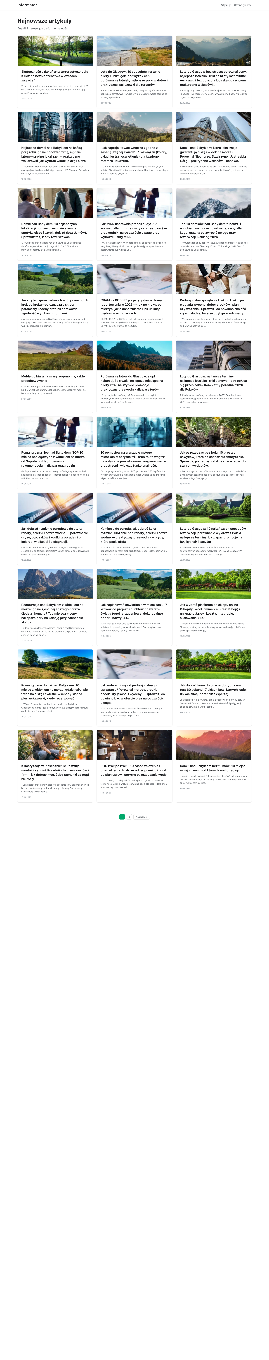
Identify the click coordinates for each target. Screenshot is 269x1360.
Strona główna (243, 5)
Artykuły (225, 5)
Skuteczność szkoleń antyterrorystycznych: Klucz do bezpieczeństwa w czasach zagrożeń (54, 76)
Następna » (141, 817)
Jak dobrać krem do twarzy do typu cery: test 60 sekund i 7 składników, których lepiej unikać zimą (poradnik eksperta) (213, 689)
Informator (27, 5)
